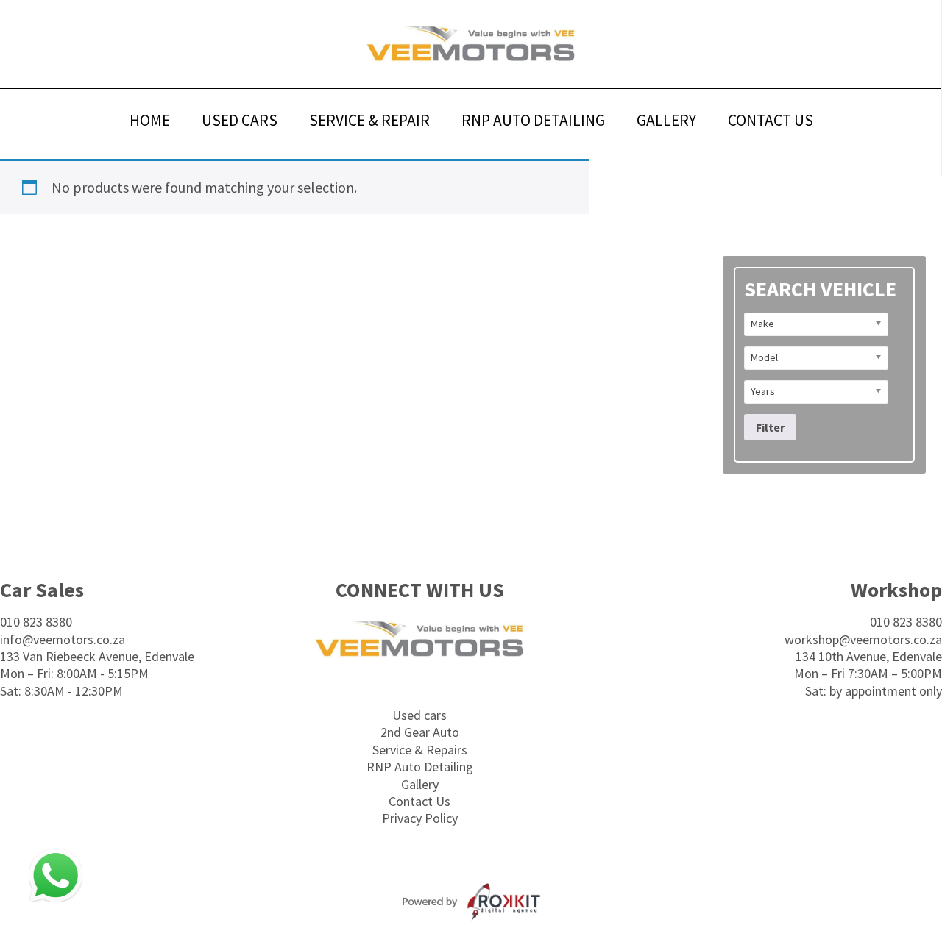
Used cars (419, 715)
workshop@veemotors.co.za (863, 639)
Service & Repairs (419, 749)
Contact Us (419, 801)
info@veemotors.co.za (62, 639)
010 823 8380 (36, 621)
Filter (770, 427)
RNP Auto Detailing (419, 766)
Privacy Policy (420, 818)
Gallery (420, 784)
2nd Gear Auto (419, 732)
